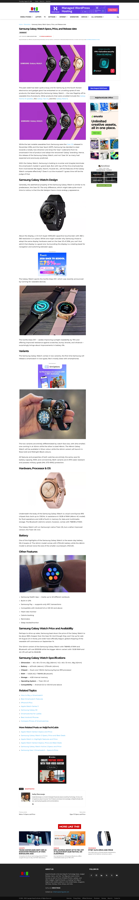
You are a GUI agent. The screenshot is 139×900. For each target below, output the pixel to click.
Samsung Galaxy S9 (29, 710)
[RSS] (106, 875)
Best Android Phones (30, 717)
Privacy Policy (76, 898)
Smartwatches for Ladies (31, 714)
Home (21, 24)
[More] (118, 36)
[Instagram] (96, 875)
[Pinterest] (105, 36)
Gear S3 (70, 144)
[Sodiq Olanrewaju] (25, 799)
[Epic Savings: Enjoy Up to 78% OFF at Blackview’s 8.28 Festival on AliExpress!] (69, 838)
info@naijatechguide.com (61, 892)
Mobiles (56, 848)
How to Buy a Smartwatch (32, 695)
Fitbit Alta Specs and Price (100, 850)
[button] (117, 17)
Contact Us (117, 898)
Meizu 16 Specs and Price (27, 814)
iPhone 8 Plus (26, 703)
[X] (100, 36)
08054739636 (56, 888)
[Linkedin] (113, 36)
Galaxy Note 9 (62, 99)
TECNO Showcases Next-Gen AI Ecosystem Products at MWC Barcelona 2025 (33, 852)
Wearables (27, 24)
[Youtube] (117, 875)
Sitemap (103, 898)
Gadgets (22, 848)
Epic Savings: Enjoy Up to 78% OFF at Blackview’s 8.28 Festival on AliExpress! (69, 852)
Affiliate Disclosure (87, 898)
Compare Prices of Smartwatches (35, 721)
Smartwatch (29, 789)
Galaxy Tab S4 (43, 99)
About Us (110, 898)
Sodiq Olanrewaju (46, 36)
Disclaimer (97, 898)
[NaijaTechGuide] (34, 9)
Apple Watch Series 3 (29, 706)
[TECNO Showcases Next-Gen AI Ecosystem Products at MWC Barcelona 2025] (35, 838)
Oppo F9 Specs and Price (77, 814)
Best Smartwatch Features (32, 699)
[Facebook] (96, 36)
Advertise (69, 898)
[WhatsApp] (109, 36)
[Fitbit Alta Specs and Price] (104, 838)
